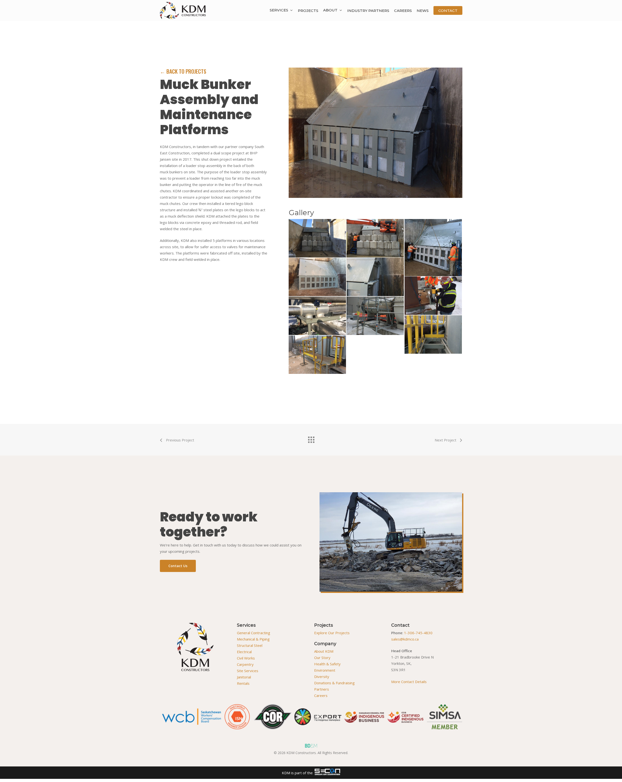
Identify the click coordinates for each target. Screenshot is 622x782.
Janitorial (244, 677)
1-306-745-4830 (418, 632)
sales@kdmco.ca (405, 639)
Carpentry (245, 664)
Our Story (322, 657)
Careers (321, 695)
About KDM (323, 651)
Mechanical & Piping (253, 639)
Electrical (244, 651)
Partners (321, 689)
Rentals (243, 683)
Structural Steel (249, 645)
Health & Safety (327, 663)
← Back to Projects (183, 71)
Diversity (321, 676)
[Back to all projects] (311, 438)
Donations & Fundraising (334, 682)
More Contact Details (409, 681)
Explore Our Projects (332, 632)
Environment (324, 670)
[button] (178, 566)
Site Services (247, 670)
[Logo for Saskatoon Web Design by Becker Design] (311, 746)
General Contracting (253, 632)
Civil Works (246, 658)
